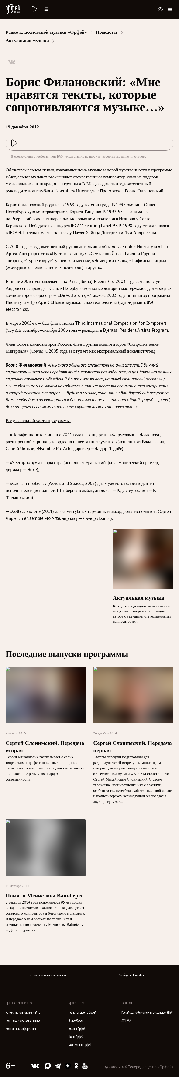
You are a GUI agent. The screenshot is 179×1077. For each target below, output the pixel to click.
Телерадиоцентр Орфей (82, 1012)
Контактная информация (21, 1029)
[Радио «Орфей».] (34, 9)
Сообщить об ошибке (131, 975)
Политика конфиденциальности (24, 1020)
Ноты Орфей (76, 1037)
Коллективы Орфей (80, 1045)
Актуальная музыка (27, 40)
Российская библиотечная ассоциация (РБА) (147, 1012)
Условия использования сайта (23, 1012)
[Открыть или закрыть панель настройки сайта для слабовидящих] (160, 9)
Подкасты (106, 32)
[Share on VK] (12, 62)
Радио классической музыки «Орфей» (46, 32)
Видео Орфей (76, 1020)
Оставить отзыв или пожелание (47, 975)
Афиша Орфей (77, 1029)
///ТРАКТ (127, 1020)
